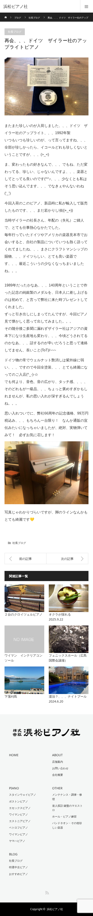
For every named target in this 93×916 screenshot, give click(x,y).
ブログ (17, 17)
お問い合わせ (60, 768)
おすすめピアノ (18, 874)
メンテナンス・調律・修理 (67, 797)
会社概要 (57, 775)
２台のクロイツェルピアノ (23, 614)
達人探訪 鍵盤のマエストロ (67, 808)
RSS (46, 892)
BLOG (13, 854)
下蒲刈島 (11, 696)
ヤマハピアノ (17, 841)
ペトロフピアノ (18, 827)
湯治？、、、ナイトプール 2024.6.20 (68, 698)
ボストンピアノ (18, 801)
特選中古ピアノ (18, 867)
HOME (14, 755)
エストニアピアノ (20, 821)
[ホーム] (6, 14)
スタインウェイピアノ (22, 795)
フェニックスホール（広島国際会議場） (68, 657)
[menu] (86, 6)
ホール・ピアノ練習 (64, 816)
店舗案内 (57, 762)
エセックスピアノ (20, 808)
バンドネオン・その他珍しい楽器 (67, 825)
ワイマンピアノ (18, 814)
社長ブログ (34, 17)
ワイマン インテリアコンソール (23, 657)
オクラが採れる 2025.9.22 (68, 616)
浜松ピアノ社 (55, 909)
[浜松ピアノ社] (39, 6)
